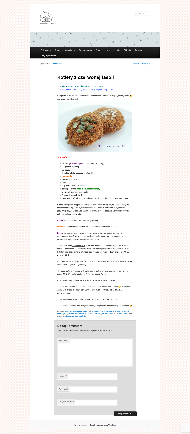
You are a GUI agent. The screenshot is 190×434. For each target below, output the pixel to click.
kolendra (71, 314)
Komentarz (63, 340)
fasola (126, 311)
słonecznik (109, 314)
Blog (108, 50)
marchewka (79, 314)
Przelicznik (139, 50)
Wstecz (135, 63)
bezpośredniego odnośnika (76, 316)
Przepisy (99, 50)
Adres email (63, 389)
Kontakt (117, 50)
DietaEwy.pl (123, 314)
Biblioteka (127, 50)
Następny (145, 63)
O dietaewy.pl (46, 50)
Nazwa (63, 376)
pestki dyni (89, 314)
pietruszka (97, 314)
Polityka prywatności (48, 55)
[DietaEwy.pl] (77, 16)
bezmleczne (119, 311)
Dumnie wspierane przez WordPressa (103, 425)
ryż (103, 314)
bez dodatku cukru (98, 311)
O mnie (57, 50)
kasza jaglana (62, 314)
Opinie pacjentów (85, 50)
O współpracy (69, 50)
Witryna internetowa (66, 401)
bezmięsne (110, 311)
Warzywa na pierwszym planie (76, 311)
